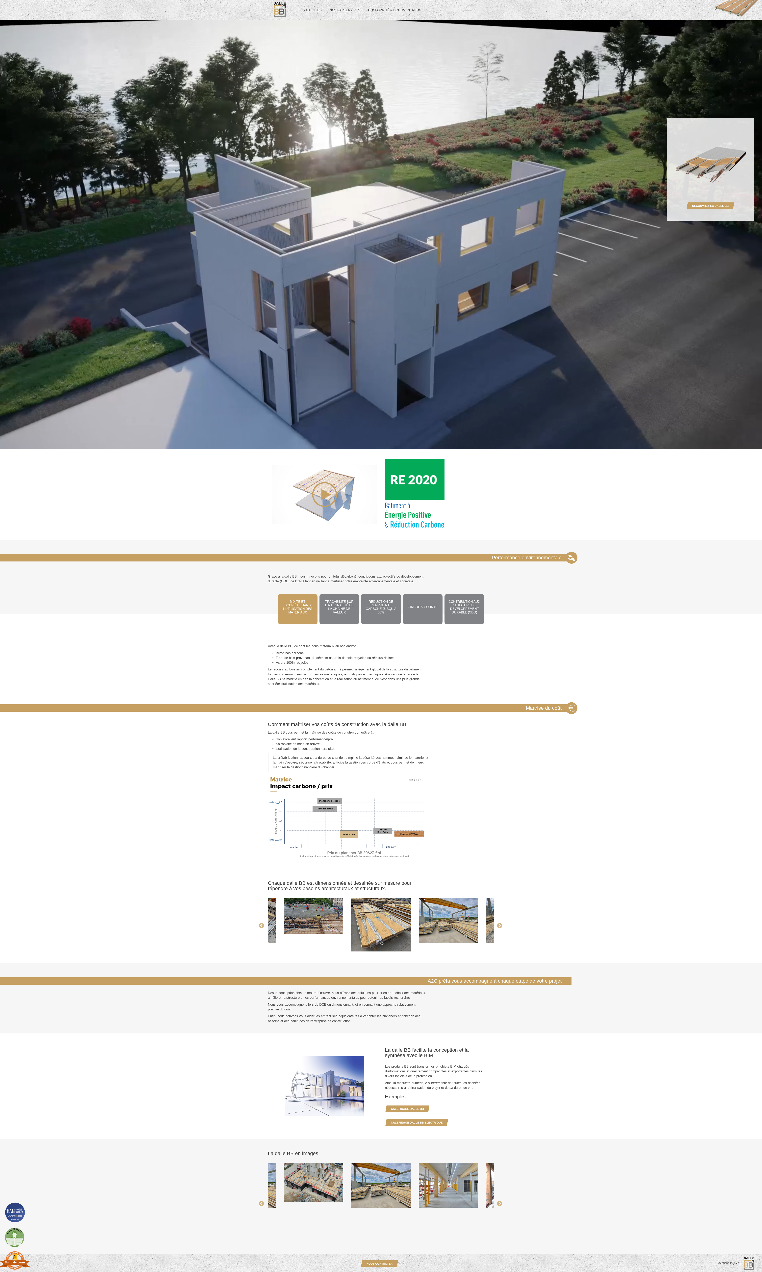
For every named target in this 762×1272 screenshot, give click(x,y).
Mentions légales (728, 1263)
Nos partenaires (345, 10)
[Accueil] (277, 9)
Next (497, 641)
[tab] (298, 609)
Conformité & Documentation (394, 10)
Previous (265, 641)
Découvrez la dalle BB (710, 205)
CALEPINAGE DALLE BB (407, 1108)
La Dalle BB (312, 10)
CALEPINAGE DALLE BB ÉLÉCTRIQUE (417, 1122)
